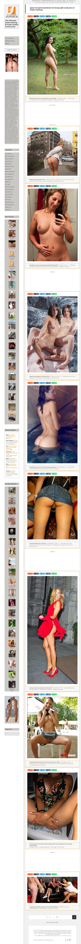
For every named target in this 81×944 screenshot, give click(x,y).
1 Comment (56, 378)
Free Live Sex (52, 2)
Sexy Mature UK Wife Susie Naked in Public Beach (11, 465)
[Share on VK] (48, 16)
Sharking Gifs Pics (9, 202)
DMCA (48, 935)
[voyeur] (12, 396)
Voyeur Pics (8, 209)
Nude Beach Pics (9, 179)
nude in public (12, 390)
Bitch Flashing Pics (9, 156)
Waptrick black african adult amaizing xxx (12, 516)
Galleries (7, 43)
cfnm (12, 411)
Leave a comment (59, 100)
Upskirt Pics (8, 207)
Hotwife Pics (8, 169)
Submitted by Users (10, 41)
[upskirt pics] (12, 417)
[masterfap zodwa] (12, 674)
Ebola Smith (59, 179)
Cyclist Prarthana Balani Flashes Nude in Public (12, 453)
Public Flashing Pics (10, 186)
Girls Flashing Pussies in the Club (37, 543)
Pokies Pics (8, 181)
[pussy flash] (12, 356)
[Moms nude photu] (12, 490)
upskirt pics (12, 421)
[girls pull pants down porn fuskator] (12, 531)
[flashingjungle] (12, 243)
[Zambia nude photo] (12, 653)
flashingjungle (12, 248)
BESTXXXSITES (37, 0)
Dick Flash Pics (8, 161)
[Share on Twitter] (42, 16)
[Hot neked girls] (12, 633)
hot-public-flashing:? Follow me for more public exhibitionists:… (11, 447)
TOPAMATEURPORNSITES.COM (47, 0)
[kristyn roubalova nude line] (12, 541)
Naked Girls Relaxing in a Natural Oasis (39, 376)
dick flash (12, 309)
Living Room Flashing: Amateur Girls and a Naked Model (43, 907)
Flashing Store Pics (9, 166)
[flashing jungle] (12, 284)
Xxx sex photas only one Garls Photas (12, 506)
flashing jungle (12, 288)
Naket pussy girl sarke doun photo (12, 588)
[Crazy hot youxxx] (12, 521)
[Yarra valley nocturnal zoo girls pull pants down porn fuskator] (12, 572)
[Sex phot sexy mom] (12, 612)
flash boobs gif (12, 350)
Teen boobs (12, 329)
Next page (74, 917)
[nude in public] (12, 386)
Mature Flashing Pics (10, 171)
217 (57, 917)
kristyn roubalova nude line (12, 547)
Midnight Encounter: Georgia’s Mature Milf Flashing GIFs (43, 265)
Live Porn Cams (45, 2)
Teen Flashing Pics (9, 204)
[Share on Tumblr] (36, 16)
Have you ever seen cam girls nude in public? (40, 688)
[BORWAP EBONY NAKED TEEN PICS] (12, 663)
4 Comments (34, 546)
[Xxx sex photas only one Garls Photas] (12, 500)
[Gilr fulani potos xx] (12, 551)
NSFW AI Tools (66, 2)
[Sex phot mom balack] (12, 561)
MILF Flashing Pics (9, 174)
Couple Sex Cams (52, 124)
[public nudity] (12, 376)
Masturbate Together (61, 0)
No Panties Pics (9, 176)
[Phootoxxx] (12, 602)
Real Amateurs (8, 197)
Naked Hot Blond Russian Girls (37, 179)
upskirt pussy (12, 339)
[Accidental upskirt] (12, 274)
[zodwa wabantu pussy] (12, 315)
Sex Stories (8, 199)
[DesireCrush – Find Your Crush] (12, 62)
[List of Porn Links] (12, 264)
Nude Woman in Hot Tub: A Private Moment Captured (42, 467)
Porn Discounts (38, 2)
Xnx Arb (71, 2)
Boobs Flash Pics (9, 158)
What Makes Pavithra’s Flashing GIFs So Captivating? (42, 98)
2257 (45, 935)
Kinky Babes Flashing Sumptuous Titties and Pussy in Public (44, 762)
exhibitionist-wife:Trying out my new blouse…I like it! (10, 436)
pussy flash (12, 360)
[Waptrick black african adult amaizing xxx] (12, 510)
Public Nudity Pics (9, 189)
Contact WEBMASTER (38, 935)
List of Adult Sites (9, 38)
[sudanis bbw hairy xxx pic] (12, 592)
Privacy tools (59, 935)
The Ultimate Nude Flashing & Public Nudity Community (11, 23)
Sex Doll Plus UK (59, 2)
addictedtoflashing (69, 688)
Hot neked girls (12, 637)
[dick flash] (12, 305)
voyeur (12, 401)
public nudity (12, 380)
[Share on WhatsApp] (54, 16)
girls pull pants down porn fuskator (12, 537)
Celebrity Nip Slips (54, 922)
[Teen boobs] (12, 325)
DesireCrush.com (72, 0)
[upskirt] (12, 294)
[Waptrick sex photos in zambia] (12, 684)
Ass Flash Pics (8, 153)
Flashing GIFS (8, 164)
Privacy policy (53, 935)
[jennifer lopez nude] (12, 366)
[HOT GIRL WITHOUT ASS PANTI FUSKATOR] (12, 623)
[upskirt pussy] (12, 335)
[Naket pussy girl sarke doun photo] (12, 582)
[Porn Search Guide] (12, 254)
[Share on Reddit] (30, 16)
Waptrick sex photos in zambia (12, 690)
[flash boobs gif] (12, 345)
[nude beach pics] (12, 223)
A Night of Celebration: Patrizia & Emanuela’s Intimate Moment (11, 472)
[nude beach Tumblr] (12, 233)
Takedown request (67, 935)
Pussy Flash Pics (9, 194)
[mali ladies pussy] (12, 643)
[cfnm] (12, 406)
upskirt (12, 299)
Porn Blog (7, 184)
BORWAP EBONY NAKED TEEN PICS (12, 669)
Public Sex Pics (8, 192)
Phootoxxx (12, 606)
